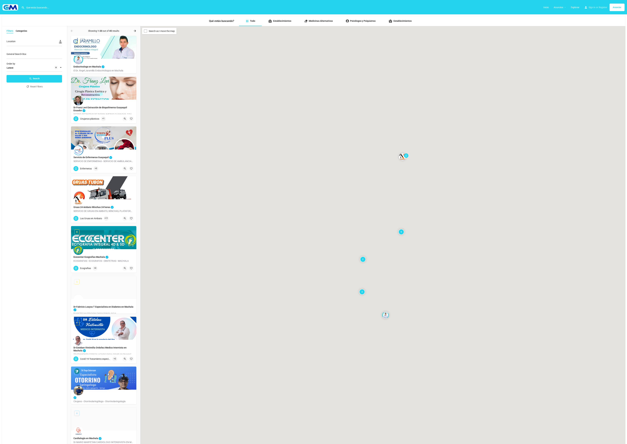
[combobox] (34, 68)
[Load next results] (135, 31)
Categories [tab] (21, 31)
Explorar (575, 7)
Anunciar (617, 7)
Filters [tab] (10, 31)
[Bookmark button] (131, 118)
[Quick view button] (125, 118)
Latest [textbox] (10, 67)
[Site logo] (10, 7)
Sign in (592, 7)
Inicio (546, 7)
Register (603, 7)
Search (36, 78)
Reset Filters (36, 86)
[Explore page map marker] (385, 315)
